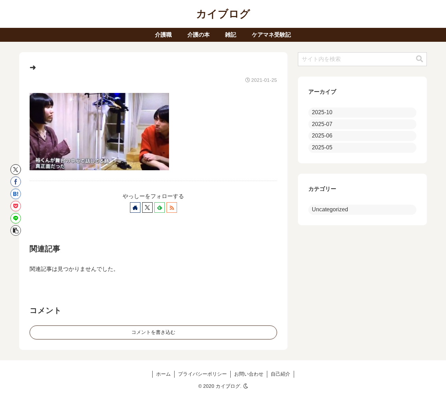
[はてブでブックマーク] (15, 194)
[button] (15, 230)
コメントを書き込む (153, 332)
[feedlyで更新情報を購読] (159, 207)
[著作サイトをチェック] (135, 207)
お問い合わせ (248, 374)
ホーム (163, 374)
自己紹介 (280, 374)
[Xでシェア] (15, 169)
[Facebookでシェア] (15, 182)
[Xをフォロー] (147, 207)
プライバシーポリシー (202, 374)
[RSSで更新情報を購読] (172, 207)
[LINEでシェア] (15, 218)
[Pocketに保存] (15, 206)
